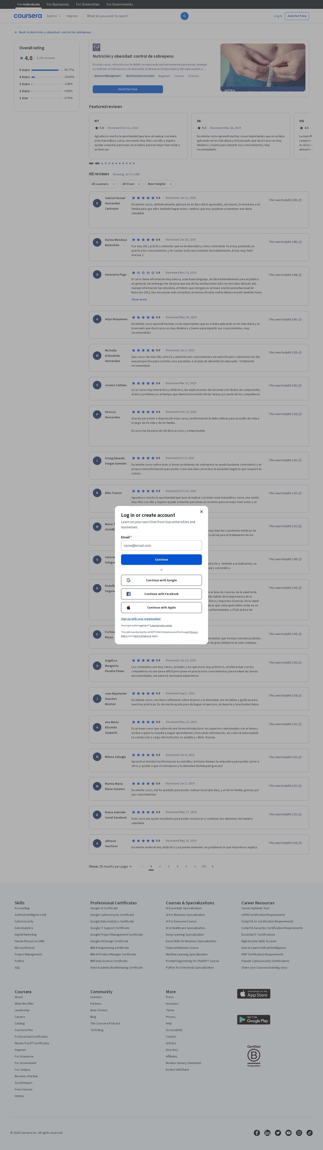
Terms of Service (142, 636)
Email (126, 537)
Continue (161, 559)
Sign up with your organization (141, 618)
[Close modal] (201, 512)
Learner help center (161, 625)
